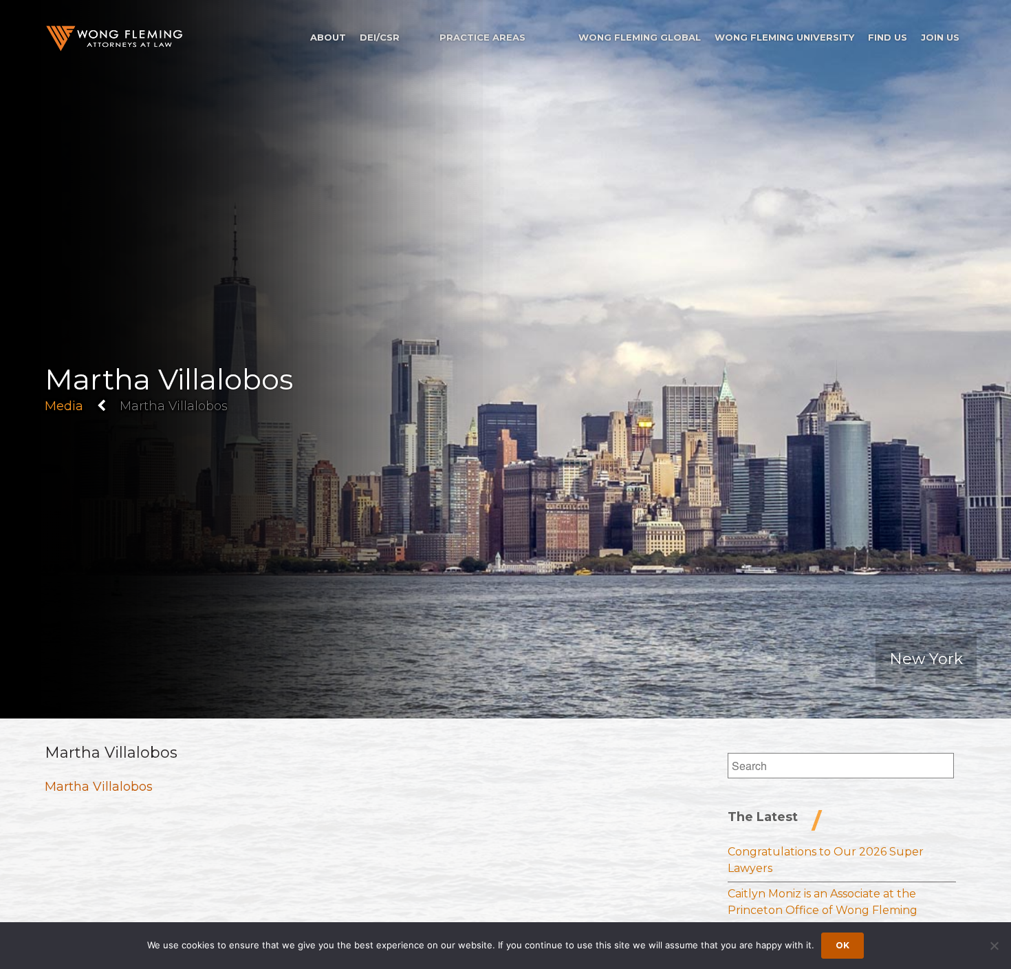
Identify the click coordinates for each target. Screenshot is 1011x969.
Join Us (940, 37)
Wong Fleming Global (639, 37)
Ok (842, 945)
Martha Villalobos (99, 786)
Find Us (887, 37)
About (328, 37)
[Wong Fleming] (113, 38)
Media (64, 406)
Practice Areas (482, 37)
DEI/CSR (380, 37)
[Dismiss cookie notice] (994, 945)
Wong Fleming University (784, 37)
